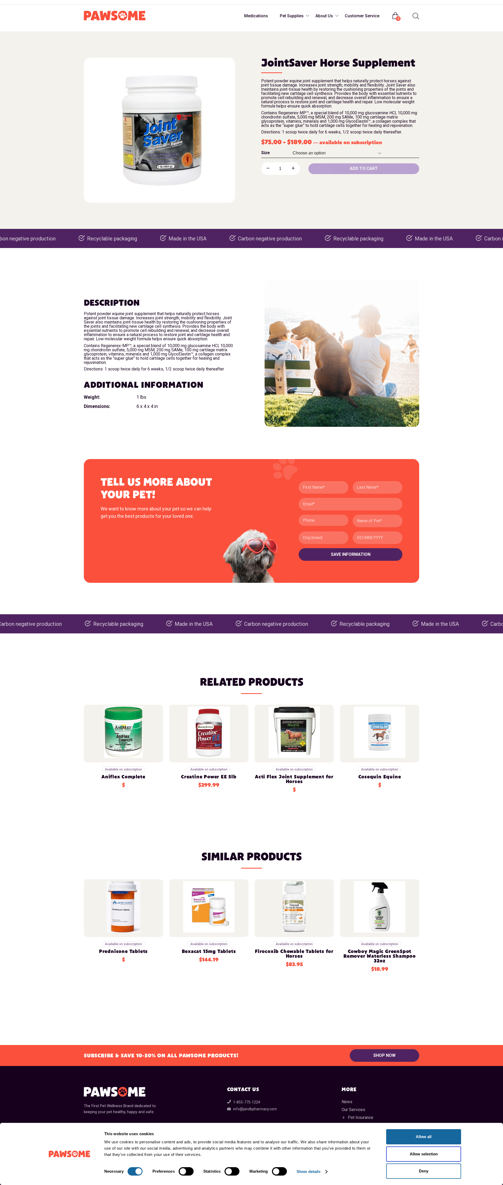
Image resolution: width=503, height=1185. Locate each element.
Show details (308, 1171)
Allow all (423, 1136)
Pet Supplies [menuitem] (292, 15)
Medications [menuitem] (256, 15)
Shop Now (384, 1055)
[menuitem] (415, 16)
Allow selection (424, 1154)
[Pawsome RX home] (114, 16)
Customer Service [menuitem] (362, 15)
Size (265, 152)
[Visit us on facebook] (88, 2)
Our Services (353, 1109)
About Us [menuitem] (324, 15)
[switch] (186, 1171)
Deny (423, 1171)
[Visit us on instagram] (99, 2)
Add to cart (364, 168)
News (347, 1101)
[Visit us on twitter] (109, 2)
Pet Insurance (360, 1117)
